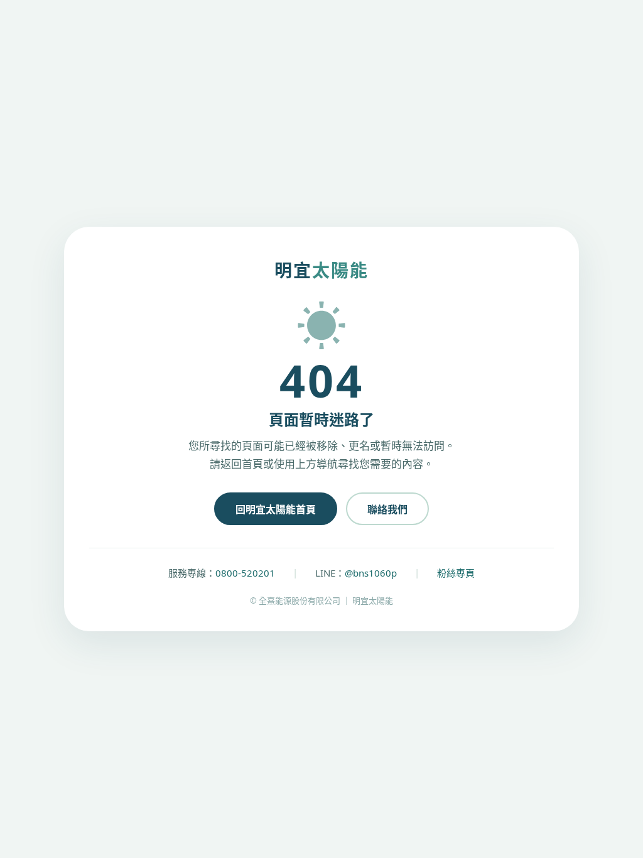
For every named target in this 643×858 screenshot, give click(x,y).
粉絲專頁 (456, 573)
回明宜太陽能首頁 (275, 509)
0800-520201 (245, 573)
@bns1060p (371, 573)
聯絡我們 (387, 509)
